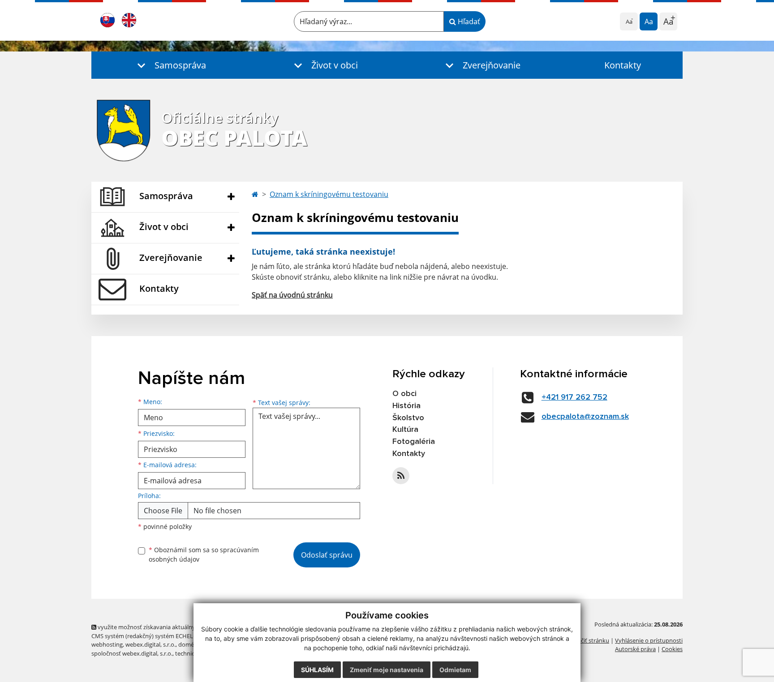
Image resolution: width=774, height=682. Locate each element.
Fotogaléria (413, 442)
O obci (404, 394)
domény (189, 644)
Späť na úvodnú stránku (292, 295)
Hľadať (468, 21)
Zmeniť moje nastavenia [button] (386, 669)
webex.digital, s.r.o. (150, 644)
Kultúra (405, 430)
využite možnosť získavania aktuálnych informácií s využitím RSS (182, 627)
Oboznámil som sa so (204, 554)
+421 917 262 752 (574, 397)
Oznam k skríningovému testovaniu (329, 194)
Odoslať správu (327, 555)
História (406, 406)
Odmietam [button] (455, 669)
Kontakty (622, 65)
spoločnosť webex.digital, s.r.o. (131, 653)
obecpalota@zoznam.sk (585, 417)
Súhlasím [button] (317, 669)
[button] (169, 65)
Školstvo (408, 418)
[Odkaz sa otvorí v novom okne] (400, 475)
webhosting (107, 644)
